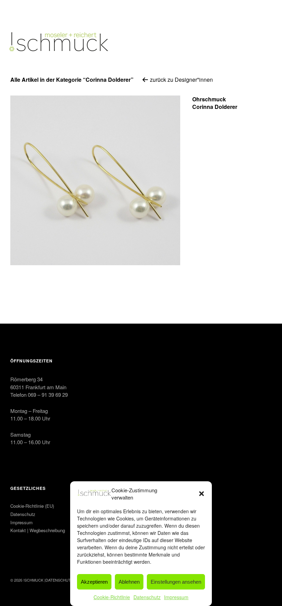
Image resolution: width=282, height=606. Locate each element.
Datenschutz (147, 597)
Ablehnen (129, 582)
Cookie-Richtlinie (112, 597)
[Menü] (19, 10)
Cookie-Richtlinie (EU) (32, 506)
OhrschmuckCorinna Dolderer (214, 103)
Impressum (176, 597)
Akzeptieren (94, 582)
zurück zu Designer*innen (181, 79)
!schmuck (33, 580)
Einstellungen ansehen (176, 582)
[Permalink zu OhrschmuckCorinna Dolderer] (95, 180)
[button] (201, 493)
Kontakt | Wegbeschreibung (37, 530)
